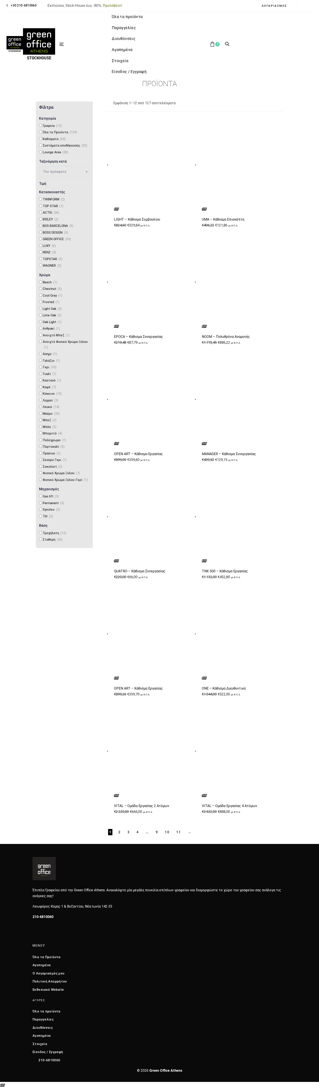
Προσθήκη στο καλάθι (154, 205)
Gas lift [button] (51, 496)
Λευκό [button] (51, 407)
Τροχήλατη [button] (54, 533)
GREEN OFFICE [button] (57, 239)
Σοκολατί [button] (52, 467)
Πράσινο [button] (52, 453)
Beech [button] (50, 282)
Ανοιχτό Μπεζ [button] (56, 335)
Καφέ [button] (49, 387)
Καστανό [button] (52, 380)
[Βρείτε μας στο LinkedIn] (54, 932)
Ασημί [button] (50, 354)
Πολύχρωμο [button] (54, 440)
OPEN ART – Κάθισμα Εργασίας (138, 454)
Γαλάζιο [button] (51, 361)
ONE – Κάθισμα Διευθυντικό (224, 688)
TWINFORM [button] (54, 199)
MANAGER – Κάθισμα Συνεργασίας (229, 454)
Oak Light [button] (52, 322)
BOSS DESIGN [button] (55, 232)
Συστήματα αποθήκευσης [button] (65, 145)
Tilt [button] (48, 516)
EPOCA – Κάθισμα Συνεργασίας (138, 337)
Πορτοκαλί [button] (53, 447)
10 (167, 832)
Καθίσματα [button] (54, 139)
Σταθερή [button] (52, 540)
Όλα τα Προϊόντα (47, 957)
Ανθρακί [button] (51, 328)
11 (178, 832)
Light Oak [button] (52, 309)
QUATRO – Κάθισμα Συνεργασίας (139, 571)
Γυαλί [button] (49, 374)
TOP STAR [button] (53, 206)
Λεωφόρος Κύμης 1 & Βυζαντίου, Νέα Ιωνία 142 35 (72, 906)
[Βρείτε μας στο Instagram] (44, 932)
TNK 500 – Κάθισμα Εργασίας (225, 571)
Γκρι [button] (49, 367)
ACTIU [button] (51, 213)
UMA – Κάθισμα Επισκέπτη (223, 219)
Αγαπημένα (42, 965)
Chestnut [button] (52, 289)
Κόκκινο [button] (52, 394)
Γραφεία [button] (52, 126)
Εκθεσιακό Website (48, 990)
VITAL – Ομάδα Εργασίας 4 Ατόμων (229, 806)
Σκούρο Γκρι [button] (55, 460)
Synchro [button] (51, 510)
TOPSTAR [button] (52, 259)
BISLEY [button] (50, 219)
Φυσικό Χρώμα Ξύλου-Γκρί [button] (65, 480)
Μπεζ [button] (49, 420)
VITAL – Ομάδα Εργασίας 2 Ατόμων (141, 806)
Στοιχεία (40, 1044)
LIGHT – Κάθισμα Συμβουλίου (137, 219)
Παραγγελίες (43, 1019)
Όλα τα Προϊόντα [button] (60, 132)
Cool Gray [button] (52, 295)
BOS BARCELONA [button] (58, 226)
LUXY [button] (49, 246)
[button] (276, 5)
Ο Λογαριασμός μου (48, 973)
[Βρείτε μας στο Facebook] (35, 932)
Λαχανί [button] (50, 400)
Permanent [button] (53, 503)
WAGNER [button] (52, 265)
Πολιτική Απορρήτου (50, 981)
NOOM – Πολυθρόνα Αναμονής (226, 337)
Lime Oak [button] (52, 315)
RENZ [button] (49, 252)
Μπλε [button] (49, 427)
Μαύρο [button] (51, 414)
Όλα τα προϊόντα (47, 1011)
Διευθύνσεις (43, 1028)
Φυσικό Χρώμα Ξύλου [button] (61, 473)
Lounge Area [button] (55, 152)
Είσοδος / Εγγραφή (48, 1052)
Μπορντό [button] (52, 433)
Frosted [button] (51, 302)
